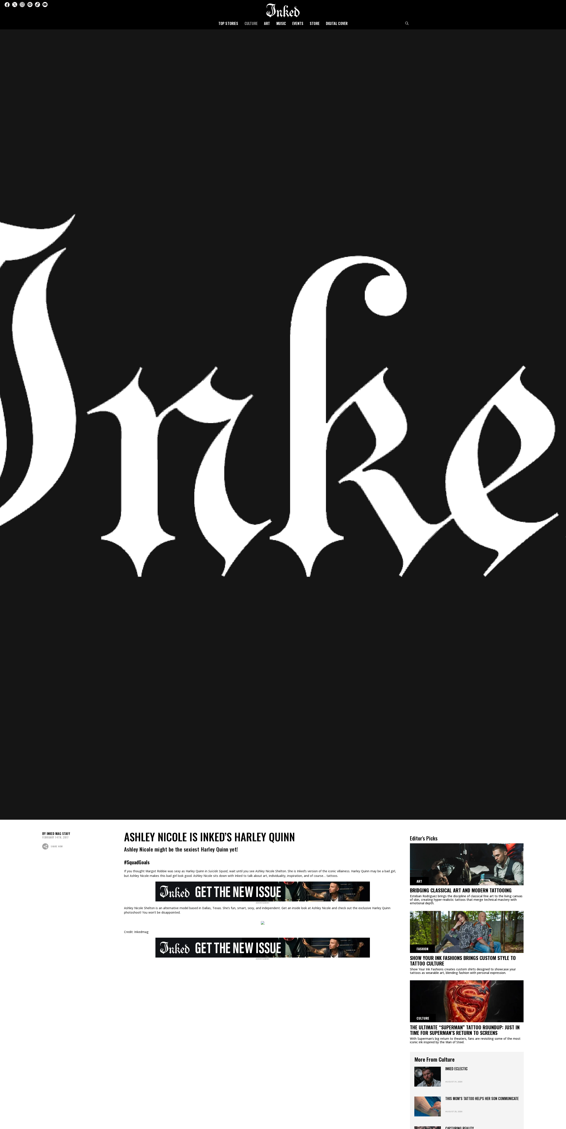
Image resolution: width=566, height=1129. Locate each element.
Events (297, 23)
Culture (251, 23)
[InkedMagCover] (262, 891)
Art (267, 23)
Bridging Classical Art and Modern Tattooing (461, 890)
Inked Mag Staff (58, 833)
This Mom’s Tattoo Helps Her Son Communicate (482, 1098)
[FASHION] (467, 933)
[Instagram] (22, 4)
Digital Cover (337, 23)
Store (314, 23)
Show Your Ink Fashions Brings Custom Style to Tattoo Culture (463, 960)
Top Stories (228, 23)
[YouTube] (45, 4)
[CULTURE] (467, 1003)
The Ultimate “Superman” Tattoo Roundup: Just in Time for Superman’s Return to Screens (465, 1030)
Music (281, 23)
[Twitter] (14, 4)
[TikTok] (37, 4)
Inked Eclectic (456, 1068)
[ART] (467, 866)
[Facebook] (7, 4)
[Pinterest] (30, 4)
